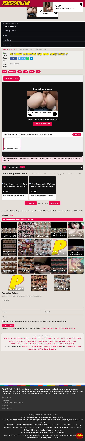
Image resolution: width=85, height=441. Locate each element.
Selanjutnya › (54, 203)
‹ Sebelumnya (30, 203)
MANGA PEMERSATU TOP (37, 341)
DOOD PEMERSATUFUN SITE (59, 341)
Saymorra (12, 72)
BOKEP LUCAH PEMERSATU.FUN (16, 338)
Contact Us (5, 406)
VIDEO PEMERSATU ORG (50, 338)
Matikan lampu (33, 154)
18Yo (25, 72)
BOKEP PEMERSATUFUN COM (44, 343)
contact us (52, 432)
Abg (19, 72)
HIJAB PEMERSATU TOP (18, 341)
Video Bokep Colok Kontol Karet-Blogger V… (59, 253)
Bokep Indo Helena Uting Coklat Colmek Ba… (39, 288)
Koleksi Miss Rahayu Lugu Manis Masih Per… (76, 235)
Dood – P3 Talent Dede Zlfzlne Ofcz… (42, 235)
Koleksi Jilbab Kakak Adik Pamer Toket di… (75, 270)
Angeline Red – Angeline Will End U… (59, 235)
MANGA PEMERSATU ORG (71, 338)
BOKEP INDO (34, 338)
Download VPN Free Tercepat (32, 346)
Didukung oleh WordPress (37, 415)
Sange (32, 72)
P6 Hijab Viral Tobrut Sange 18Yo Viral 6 (9, 235)
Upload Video (6, 397)
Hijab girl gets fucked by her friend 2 (26, 270)
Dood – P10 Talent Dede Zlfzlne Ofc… (42, 253)
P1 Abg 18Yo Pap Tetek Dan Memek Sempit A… (59, 270)
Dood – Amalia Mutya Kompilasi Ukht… (16, 288)
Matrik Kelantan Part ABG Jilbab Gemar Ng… (9, 253)
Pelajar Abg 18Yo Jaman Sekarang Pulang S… (62, 288)
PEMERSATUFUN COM (65, 343)
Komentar (45, 154)
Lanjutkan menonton (42, 123)
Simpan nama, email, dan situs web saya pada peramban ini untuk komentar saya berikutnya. (35, 321)
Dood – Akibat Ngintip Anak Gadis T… (26, 253)
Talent (4, 72)
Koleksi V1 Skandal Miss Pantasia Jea (75, 253)
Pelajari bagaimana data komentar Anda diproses (58, 328)
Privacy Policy (6, 400)
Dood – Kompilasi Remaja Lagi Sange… (26, 235)
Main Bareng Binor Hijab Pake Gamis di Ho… (42, 270)
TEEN (11, 215)
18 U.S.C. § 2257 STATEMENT (12, 403)
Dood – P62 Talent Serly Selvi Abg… (9, 271)
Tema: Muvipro (52, 415)
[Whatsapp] (27, 58)
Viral (38, 72)
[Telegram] (31, 58)
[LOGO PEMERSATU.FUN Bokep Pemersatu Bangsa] (16, 3)
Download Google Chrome (53, 346)
